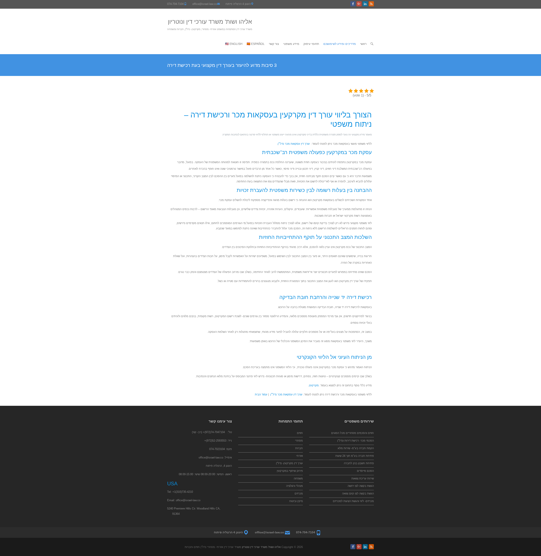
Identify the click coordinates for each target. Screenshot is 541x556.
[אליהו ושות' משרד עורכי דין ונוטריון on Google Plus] (359, 3)
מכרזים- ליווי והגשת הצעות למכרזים (353, 501)
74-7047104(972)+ (214, 432)
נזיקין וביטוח (296, 501)
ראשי (363, 43)
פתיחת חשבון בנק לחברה (359, 463)
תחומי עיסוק (311, 43)
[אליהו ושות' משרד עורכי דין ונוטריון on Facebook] (352, 3)
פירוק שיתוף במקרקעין (290, 470)
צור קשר (274, 43)
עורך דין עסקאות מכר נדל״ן (294, 143)
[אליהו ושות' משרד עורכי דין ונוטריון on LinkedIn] (365, 3)
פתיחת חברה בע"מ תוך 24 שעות (354, 455)
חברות (299, 448)
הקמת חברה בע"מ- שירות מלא (356, 448)
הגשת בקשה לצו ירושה (361, 485)
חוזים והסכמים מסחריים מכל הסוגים (352, 433)
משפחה (298, 478)
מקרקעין (314, 385)
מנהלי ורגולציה (294, 485)
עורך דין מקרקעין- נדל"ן (289, 463)
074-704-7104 (175, 4)
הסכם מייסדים (365, 470)
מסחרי (299, 440)
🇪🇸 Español (256, 43)
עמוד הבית (261, 394)
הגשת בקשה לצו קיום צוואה (358, 493)
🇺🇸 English (233, 43)
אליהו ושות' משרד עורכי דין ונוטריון (210, 21)
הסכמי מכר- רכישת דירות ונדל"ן (355, 440)
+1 (174, 491)
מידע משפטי (291, 43)
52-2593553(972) (216, 440)
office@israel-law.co (204, 4)
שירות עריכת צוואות (362, 478)
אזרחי (299, 455)
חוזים (300, 433)
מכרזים (299, 493)
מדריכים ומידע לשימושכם (339, 43)
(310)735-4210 (184, 491)
